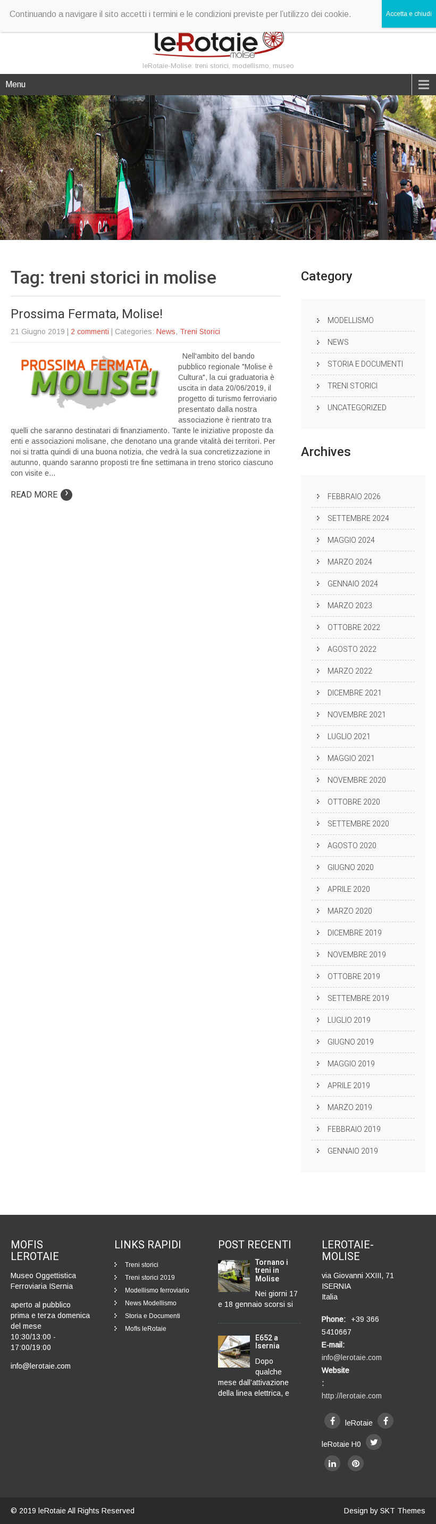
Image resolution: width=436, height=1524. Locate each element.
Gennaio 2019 (353, 1151)
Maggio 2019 (351, 1063)
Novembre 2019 (357, 954)
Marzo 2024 (350, 562)
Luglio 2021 (349, 736)
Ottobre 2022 (354, 627)
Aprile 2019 (349, 1085)
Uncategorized (357, 407)
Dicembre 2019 (355, 933)
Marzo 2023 (350, 605)
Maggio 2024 (351, 540)
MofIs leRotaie (145, 1328)
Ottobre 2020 (354, 802)
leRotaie (53, 1510)
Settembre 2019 (358, 998)
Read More (40, 495)
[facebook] (332, 1421)
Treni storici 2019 (150, 1277)
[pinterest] (356, 1463)
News (165, 331)
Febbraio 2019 (354, 1129)
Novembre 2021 (357, 714)
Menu (15, 84)
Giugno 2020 (351, 867)
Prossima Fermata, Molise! (87, 314)
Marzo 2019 (350, 1107)
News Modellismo (151, 1303)
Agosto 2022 (352, 649)
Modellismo (351, 320)
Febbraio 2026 (354, 496)
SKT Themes (402, 1510)
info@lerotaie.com (352, 1357)
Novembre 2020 (357, 780)
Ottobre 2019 (354, 976)
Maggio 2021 (351, 758)
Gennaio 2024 (353, 583)
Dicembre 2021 (355, 693)
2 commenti (90, 331)
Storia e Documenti (365, 364)
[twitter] (374, 1442)
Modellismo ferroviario (157, 1290)
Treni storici (141, 1265)
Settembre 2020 (358, 823)
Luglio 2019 (349, 1020)
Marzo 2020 (350, 911)
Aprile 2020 (349, 889)
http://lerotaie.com (352, 1396)
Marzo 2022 (350, 671)
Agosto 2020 (352, 845)
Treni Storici (200, 331)
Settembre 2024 (358, 518)
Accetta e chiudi (409, 14)
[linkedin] (332, 1463)
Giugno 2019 (351, 1042)
